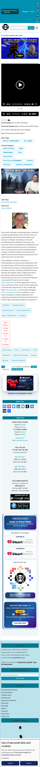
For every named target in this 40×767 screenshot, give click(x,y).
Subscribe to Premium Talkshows (10, 11)
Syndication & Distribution (8, 700)
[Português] (38, 13)
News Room (4, 703)
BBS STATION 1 (20, 457)
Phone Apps (4, 706)
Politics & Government (12, 160)
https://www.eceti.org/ (8, 282)
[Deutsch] (38, 8)
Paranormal (8, 152)
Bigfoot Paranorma (11, 141)
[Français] (38, 6)
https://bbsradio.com (13, 290)
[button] (20, 85)
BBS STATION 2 (20, 466)
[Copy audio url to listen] (5, 120)
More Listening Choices (20, 440)
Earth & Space (8, 148)
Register (25, 11)
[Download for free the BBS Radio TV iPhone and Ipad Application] (20, 506)
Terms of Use (5, 716)
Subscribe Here (20, 623)
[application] (20, 85)
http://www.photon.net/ (9, 292)
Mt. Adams (28, 141)
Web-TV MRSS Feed (9, 315)
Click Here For (20, 438)
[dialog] (20, 753)
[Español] (38, 18)
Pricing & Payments (7, 692)
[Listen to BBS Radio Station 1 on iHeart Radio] (20, 541)
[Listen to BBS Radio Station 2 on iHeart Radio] (20, 553)
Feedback (22, 315)
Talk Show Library (6, 695)
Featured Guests (8, 310)
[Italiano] (38, 11)
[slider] (17, 104)
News (21, 148)
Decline (10, 763)
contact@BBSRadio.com (17, 657)
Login (13, 367)
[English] (38, 1)
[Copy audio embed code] (2, 120)
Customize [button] (5, 758)
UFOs (20, 152)
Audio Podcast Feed (23, 310)
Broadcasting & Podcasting (9, 690)
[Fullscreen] (36, 104)
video (24, 432)
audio (24, 424)
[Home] (5, 28)
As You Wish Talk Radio (9, 202)
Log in (32, 11)
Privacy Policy (5, 714)
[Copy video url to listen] (21, 109)
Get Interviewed (5, 698)
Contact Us (4, 711)
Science (30, 160)
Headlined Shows (18, 305)
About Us (4, 708)
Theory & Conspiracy (24, 165)
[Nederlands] (38, 3)
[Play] (4, 104)
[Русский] (38, 16)
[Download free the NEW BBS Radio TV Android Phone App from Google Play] (20, 497)
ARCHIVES (5, 305)
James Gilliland (6, 208)
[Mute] (32, 104)
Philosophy (7, 156)
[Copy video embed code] (18, 109)
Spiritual (7, 165)
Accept (28, 763)
